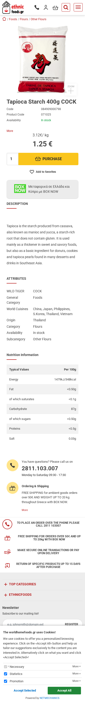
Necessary (17, 666)
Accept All (64, 690)
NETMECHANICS (50, 698)
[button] (42, 59)
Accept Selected (25, 690)
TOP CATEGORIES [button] (22, 584)
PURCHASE (52, 159)
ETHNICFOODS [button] (20, 594)
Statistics (16, 674)
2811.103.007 (40, 468)
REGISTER (71, 624)
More (10, 131)
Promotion (16, 681)
